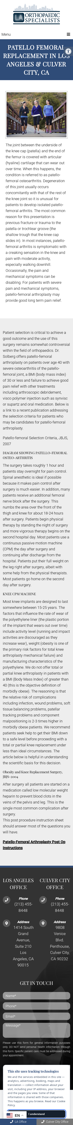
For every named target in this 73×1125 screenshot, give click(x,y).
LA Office (20, 1122)
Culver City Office (56, 1122)
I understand (36, 1113)
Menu (6, 34)
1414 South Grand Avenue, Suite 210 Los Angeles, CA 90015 (23, 946)
